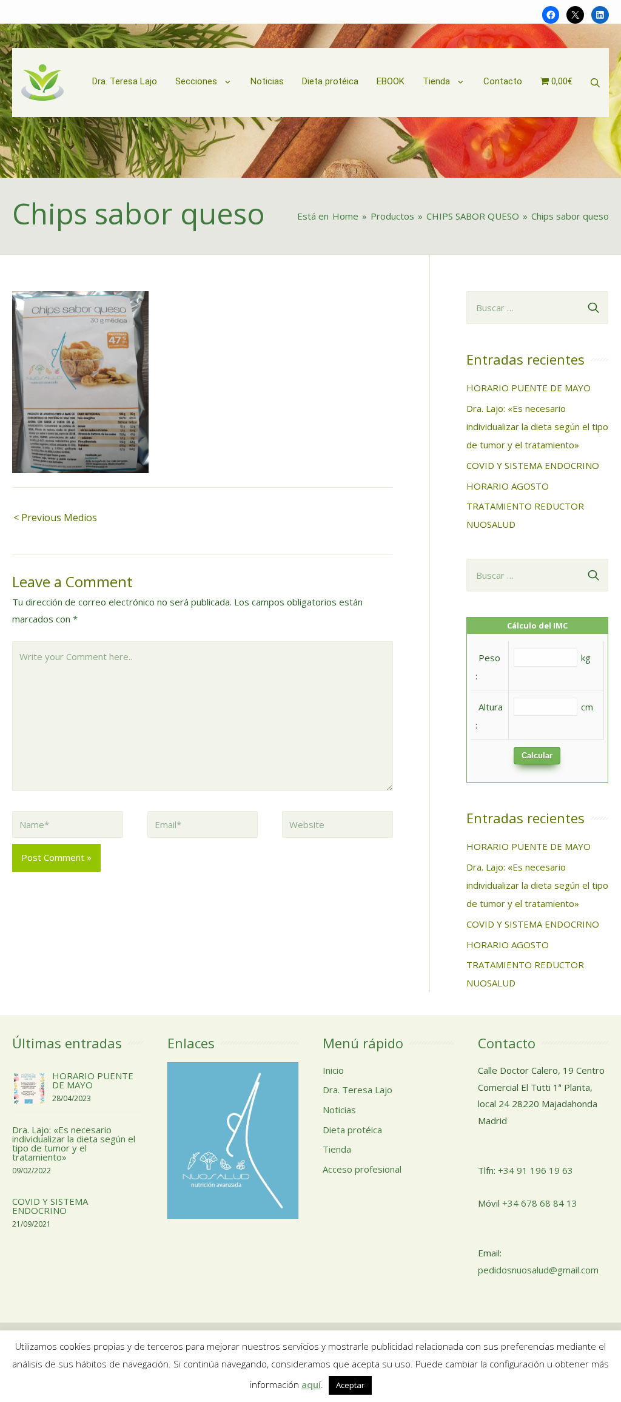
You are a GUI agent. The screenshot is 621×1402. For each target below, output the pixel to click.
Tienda (337, 1149)
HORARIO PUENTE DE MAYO (528, 388)
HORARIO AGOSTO (507, 486)
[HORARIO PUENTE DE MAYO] (29, 1087)
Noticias (339, 1110)
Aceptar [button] (350, 1385)
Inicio (333, 1070)
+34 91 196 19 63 (535, 1170)
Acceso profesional (362, 1169)
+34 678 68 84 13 (539, 1203)
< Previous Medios (55, 517)
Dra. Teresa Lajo (357, 1090)
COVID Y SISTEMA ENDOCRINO (532, 465)
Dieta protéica (352, 1130)
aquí (311, 1384)
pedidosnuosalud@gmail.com (538, 1270)
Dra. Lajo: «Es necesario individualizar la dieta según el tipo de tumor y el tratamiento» (537, 426)
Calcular (537, 755)
